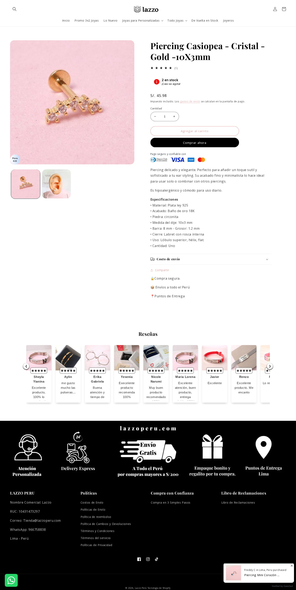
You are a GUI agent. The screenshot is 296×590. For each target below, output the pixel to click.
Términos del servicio (96, 538)
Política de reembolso (96, 517)
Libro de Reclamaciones (238, 502)
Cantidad (156, 108)
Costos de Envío (92, 502)
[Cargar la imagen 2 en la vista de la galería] (56, 183)
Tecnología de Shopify (159, 588)
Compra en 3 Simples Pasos (170, 502)
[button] (14, 9)
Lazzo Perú (141, 588)
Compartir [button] (162, 270)
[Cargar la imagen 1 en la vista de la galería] (25, 183)
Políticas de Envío (93, 509)
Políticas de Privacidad (96, 545)
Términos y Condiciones (98, 531)
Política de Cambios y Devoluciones (106, 524)
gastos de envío (190, 101)
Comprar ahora (194, 143)
